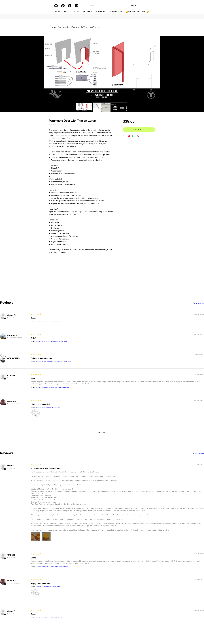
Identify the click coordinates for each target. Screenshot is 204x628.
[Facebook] (69, 5)
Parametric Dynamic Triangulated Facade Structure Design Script (53, 361)
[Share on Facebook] (124, 135)
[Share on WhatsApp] (133, 135)
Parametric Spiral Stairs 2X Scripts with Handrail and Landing (52, 387)
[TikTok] (63, 5)
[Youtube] (56, 5)
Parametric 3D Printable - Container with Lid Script (49, 321)
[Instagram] (76, 5)
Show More (102, 432)
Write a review (198, 303)
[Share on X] (137, 135)
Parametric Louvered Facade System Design (48, 407)
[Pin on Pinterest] (129, 135)
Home (52, 27)
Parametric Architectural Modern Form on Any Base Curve (51, 341)
